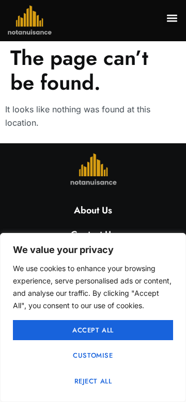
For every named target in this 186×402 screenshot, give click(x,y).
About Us (93, 210)
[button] (171, 18)
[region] (93, 317)
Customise (93, 355)
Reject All (93, 381)
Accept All (93, 330)
